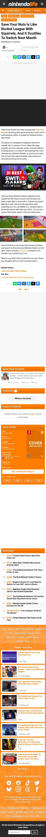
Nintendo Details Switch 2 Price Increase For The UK (22, 604)
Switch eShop (14, 16)
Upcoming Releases (9, 20)
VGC (8, 816)
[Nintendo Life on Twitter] (37, 783)
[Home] (3, 10)
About (10, 629)
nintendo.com (6, 464)
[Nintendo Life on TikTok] (28, 783)
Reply (35, 383)
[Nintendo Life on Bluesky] (9, 790)
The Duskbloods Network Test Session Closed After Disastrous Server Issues (25, 597)
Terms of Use (34, 633)
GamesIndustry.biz (20, 816)
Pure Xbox (25, 808)
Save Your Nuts (7, 433)
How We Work (27, 629)
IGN (31, 812)
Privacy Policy (20, 633)
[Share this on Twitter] (29, 57)
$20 (28, 480)
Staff (18, 629)
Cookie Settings (33, 637)
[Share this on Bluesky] (19, 57)
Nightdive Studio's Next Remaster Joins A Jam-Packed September (23, 590)
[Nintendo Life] (23, 4)
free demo (24, 251)
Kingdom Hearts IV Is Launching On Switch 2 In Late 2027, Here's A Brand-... (24, 583)
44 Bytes (15, 800)
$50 (7, 480)
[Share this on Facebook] (24, 57)
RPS (38, 816)
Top (4, 629)
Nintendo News (22, 812)
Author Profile (14, 383)
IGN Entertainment (35, 797)
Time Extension (38, 808)
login (32, 414)
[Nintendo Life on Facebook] (37, 790)
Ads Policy (11, 637)
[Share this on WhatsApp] (15, 57)
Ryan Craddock (8, 50)
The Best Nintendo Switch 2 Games (24, 577)
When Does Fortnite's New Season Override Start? (23, 564)
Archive (21, 637)
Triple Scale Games (8, 443)
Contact (10, 633)
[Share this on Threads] (33, 57)
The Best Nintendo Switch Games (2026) (18, 277)
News (4, 16)
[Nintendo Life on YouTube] (18, 783)
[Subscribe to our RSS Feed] (9, 783)
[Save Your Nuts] (11, 222)
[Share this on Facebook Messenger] (38, 57)
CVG (32, 816)
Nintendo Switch (27, 16)
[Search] (42, 4)
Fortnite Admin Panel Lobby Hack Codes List (23, 557)
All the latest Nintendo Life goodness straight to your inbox (23, 826)
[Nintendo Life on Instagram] (18, 790)
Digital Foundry (7, 812)
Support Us (40, 629)
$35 (18, 480)
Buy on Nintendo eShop (22, 472)
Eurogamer (40, 812)
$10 (39, 480)
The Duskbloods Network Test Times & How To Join (25, 571)
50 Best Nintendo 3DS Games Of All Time (24, 619)
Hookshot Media (15, 797)
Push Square (13, 808)
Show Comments (24, 398)
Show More (22, 769)
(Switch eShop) (14, 271)
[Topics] (4, 4)
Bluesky (26, 383)
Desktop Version (23, 641)
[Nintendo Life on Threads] (28, 790)
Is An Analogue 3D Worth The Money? (24, 612)
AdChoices (26, 800)
